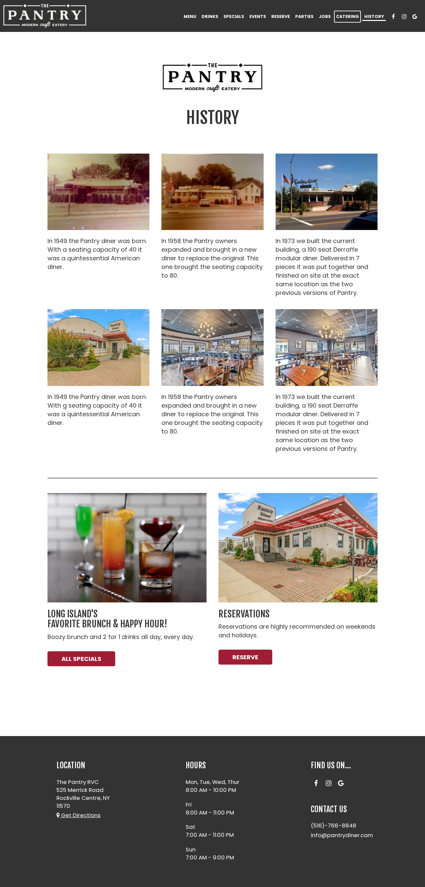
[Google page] (414, 16)
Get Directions (80, 815)
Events (257, 16)
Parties (304, 16)
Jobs (325, 16)
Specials (233, 16)
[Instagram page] (404, 16)
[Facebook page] (393, 16)
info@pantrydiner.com (342, 835)
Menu (190, 16)
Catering (347, 16)
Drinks (210, 16)
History (374, 16)
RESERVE (245, 657)
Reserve (280, 16)
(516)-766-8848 (333, 825)
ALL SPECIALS (81, 659)
